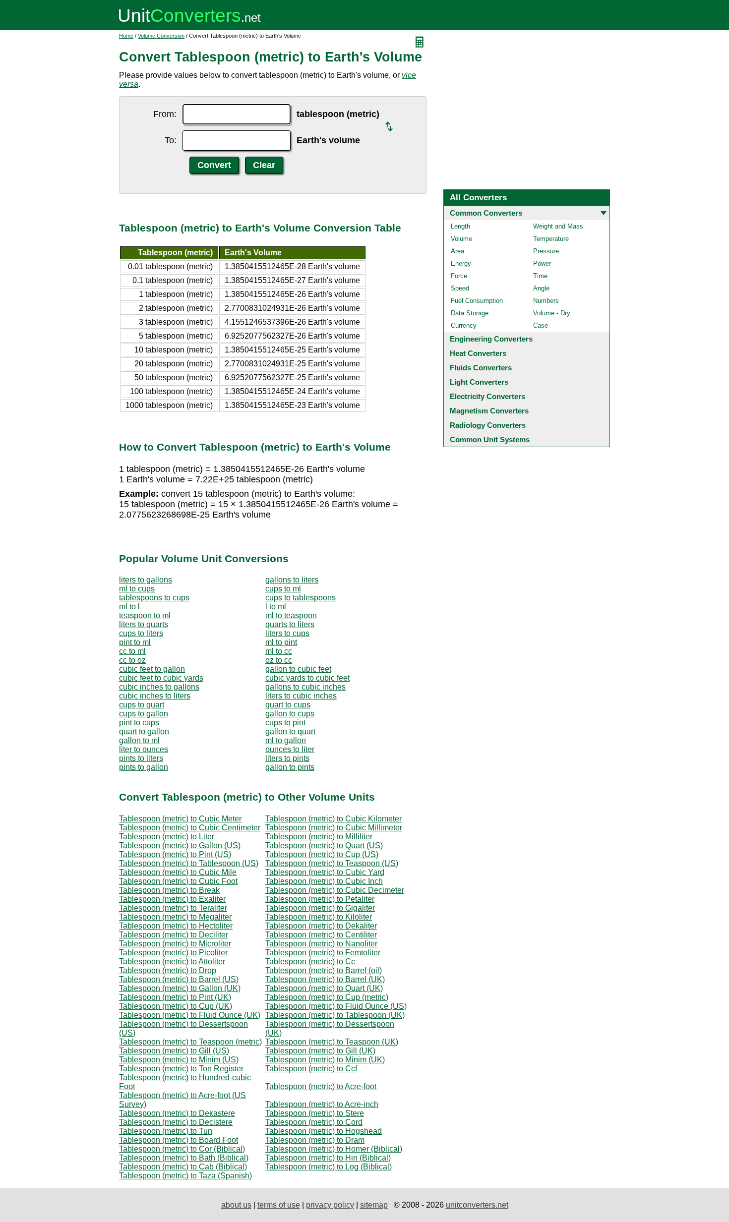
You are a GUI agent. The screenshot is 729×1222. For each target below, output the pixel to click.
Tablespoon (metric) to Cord (314, 1122)
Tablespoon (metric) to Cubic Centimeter (189, 827)
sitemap (374, 1205)
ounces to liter (289, 749)
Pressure (546, 251)
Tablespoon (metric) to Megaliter (175, 917)
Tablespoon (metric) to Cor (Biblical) (182, 1149)
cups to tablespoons (300, 597)
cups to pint (285, 722)
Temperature (551, 238)
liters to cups (287, 633)
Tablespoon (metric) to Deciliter (173, 935)
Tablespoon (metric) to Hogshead (323, 1131)
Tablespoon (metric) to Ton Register (181, 1068)
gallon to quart (290, 731)
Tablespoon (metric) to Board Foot (178, 1140)
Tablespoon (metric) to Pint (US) (175, 854)
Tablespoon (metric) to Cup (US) (321, 854)
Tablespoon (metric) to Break (169, 890)
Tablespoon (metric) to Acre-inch (321, 1104)
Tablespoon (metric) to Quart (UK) (324, 988)
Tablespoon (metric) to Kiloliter (318, 917)
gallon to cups (289, 713)
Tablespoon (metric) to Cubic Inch (324, 881)
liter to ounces (143, 749)
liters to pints (287, 758)
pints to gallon (143, 767)
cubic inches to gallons (159, 687)
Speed (460, 288)
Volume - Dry (551, 313)
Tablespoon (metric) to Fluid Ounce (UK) (189, 1015)
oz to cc (278, 660)
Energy (461, 263)
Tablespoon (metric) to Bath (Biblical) (183, 1158)
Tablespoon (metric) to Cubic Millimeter (333, 827)
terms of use (278, 1205)
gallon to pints (289, 767)
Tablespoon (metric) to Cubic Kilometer (333, 819)
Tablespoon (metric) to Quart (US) (324, 845)
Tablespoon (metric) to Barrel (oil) (323, 970)
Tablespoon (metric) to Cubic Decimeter (334, 890)
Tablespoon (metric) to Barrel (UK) (325, 979)
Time (540, 276)
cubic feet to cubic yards (161, 678)
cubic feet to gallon (152, 669)
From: (165, 114)
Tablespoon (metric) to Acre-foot (320, 1086)
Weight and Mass (558, 226)
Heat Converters (478, 353)
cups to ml (283, 588)
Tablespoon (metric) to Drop (167, 970)
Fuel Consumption (477, 300)
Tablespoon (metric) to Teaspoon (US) (331, 863)
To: (171, 140)
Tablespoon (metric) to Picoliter (173, 952)
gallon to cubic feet (298, 669)
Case (540, 325)
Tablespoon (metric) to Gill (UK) (320, 1051)
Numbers (546, 300)
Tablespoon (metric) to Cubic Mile (178, 872)
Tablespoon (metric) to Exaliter (172, 899)
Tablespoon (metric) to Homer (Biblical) (333, 1149)
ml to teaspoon (291, 615)
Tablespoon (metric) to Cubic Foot (178, 881)
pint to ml (135, 642)
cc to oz (132, 660)
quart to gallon (144, 731)
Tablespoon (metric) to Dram (314, 1140)
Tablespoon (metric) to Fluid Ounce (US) (336, 1006)
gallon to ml (139, 740)
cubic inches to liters (154, 696)
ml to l (129, 606)
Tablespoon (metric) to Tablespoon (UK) (335, 1015)
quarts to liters (289, 624)
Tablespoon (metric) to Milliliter (318, 836)
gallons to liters (291, 580)
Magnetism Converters (489, 411)
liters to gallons (145, 580)
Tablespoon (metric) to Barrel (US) (179, 979)
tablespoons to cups (154, 597)
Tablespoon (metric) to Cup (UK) (175, 1006)
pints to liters (141, 758)
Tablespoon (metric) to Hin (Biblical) (328, 1158)
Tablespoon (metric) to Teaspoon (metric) (190, 1042)
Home (126, 36)
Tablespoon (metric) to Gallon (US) (180, 845)
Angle (541, 288)
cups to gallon (143, 713)
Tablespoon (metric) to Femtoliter (322, 952)
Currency (464, 325)
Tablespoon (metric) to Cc (310, 961)
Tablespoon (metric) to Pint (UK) (175, 997)
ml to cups (137, 588)
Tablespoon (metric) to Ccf (311, 1068)
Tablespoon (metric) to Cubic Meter (180, 819)
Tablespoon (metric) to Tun (165, 1131)
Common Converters (486, 213)
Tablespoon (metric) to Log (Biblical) (328, 1167)
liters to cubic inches (301, 696)
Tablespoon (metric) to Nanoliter (321, 943)
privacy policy (330, 1205)
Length (460, 226)
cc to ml (132, 651)
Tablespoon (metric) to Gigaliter (320, 908)
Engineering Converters (491, 339)
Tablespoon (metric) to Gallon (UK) (180, 988)
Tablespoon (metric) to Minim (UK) (325, 1059)
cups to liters (141, 633)
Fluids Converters (481, 367)
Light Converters (479, 382)
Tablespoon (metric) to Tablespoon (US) (188, 863)
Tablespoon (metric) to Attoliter (172, 961)
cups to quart (141, 704)
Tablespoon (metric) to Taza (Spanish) (185, 1175)
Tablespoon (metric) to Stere (314, 1113)
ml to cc (278, 651)
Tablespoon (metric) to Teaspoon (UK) (331, 1042)
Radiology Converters (488, 425)
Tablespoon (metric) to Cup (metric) (326, 997)
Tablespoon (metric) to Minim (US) (179, 1059)
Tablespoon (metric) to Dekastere (177, 1113)
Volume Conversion (161, 36)
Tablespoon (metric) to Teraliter (173, 908)
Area (457, 251)
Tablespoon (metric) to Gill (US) (174, 1051)
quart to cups (287, 704)
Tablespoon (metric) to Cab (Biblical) (183, 1167)
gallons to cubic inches (305, 687)
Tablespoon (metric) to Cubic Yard (324, 872)
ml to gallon (285, 740)
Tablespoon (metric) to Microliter (175, 943)
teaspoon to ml (145, 615)
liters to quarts (143, 624)
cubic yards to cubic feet (307, 678)
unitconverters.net (477, 1205)
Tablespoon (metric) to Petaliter (319, 899)
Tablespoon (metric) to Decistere (176, 1122)
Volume (461, 238)
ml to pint (281, 642)
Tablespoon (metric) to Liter (166, 836)
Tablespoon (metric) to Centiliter (321, 935)
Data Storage (469, 313)
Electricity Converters (487, 396)
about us (236, 1205)
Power (542, 263)
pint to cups (139, 722)
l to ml (275, 606)
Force (459, 276)
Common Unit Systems (490, 439)
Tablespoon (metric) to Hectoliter (176, 926)
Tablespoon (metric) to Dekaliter (321, 926)
